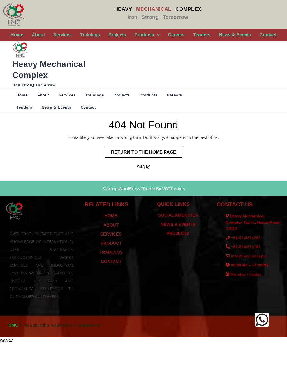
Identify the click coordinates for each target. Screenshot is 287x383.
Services (62, 35)
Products (144, 35)
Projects (117, 35)
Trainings (90, 35)
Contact (268, 35)
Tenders (201, 35)
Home (17, 35)
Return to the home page (146, 150)
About (38, 35)
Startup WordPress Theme (128, 188)
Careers (176, 35)
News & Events (235, 35)
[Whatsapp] (262, 320)
